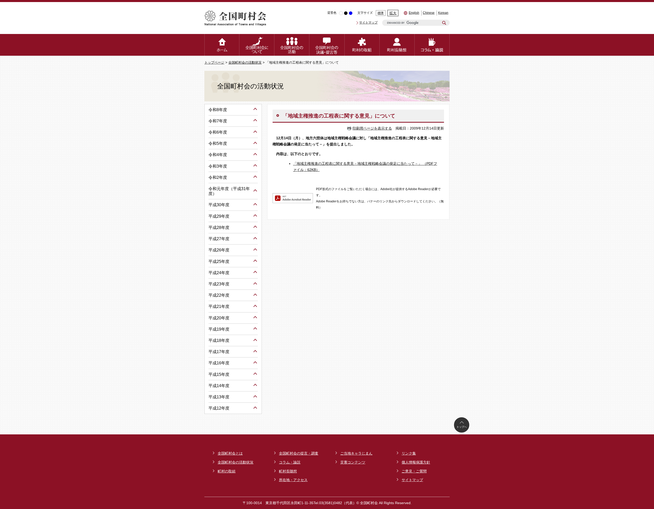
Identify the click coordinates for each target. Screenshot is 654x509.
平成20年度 (218, 318)
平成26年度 (218, 250)
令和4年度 (217, 155)
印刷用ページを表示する (372, 128)
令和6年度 (217, 132)
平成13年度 (218, 397)
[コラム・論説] (432, 45)
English (414, 13)
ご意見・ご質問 (414, 471)
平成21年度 (218, 306)
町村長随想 (288, 471)
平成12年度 (218, 408)
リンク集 (409, 453)
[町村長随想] (397, 45)
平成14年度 (218, 386)
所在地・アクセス (293, 480)
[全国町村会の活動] (291, 45)
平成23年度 (218, 284)
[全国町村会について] (256, 45)
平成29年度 (218, 216)
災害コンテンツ (352, 462)
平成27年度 (218, 239)
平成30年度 (218, 205)
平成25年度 (218, 261)
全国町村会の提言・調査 (298, 453)
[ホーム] (221, 45)
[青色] (351, 13)
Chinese (429, 13)
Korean (443, 13)
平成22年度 (218, 295)
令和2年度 (217, 177)
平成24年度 (218, 273)
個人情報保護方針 (416, 462)
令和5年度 (217, 143)
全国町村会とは (230, 453)
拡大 (392, 13)
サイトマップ (368, 22)
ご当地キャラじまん (356, 453)
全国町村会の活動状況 (245, 62)
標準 (381, 13)
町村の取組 (227, 471)
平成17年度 (218, 352)
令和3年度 (217, 166)
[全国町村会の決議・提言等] (326, 45)
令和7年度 (217, 121)
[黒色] (346, 13)
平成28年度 (218, 227)
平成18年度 (218, 340)
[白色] (341, 13)
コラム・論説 (289, 462)
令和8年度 (217, 110)
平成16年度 (218, 363)
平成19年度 (218, 329)
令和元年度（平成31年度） (229, 191)
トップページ (214, 62)
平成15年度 (218, 374)
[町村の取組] (362, 45)
